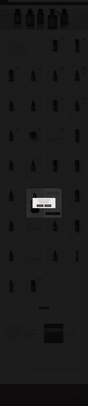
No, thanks (48, 205)
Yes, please (40, 205)
